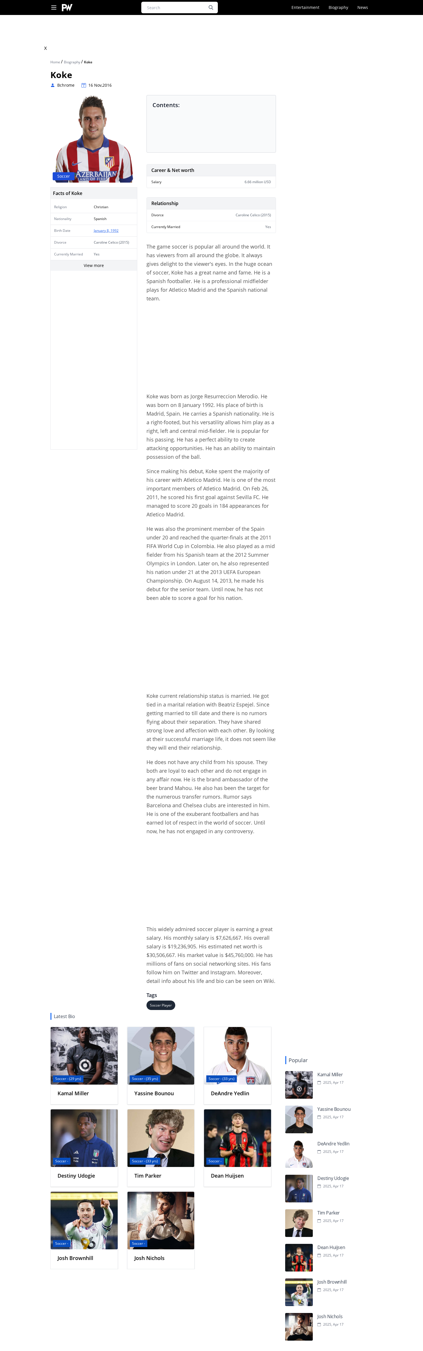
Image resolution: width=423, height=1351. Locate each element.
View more (94, 265)
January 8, (102, 230)
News (362, 7)
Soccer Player (161, 1005)
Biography (338, 7)
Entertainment (305, 7)
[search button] (211, 7)
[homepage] (67, 7)
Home (55, 62)
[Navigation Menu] (53, 7)
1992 (114, 230)
